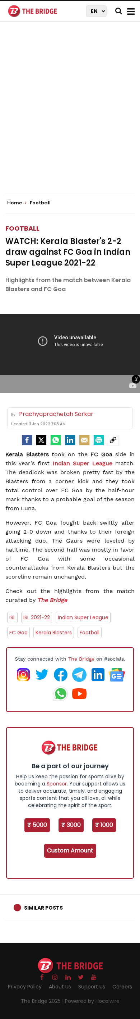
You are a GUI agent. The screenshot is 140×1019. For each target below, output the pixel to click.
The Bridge (52, 600)
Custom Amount (70, 850)
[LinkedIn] (70, 440)
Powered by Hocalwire (92, 1001)
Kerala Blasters (54, 632)
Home (15, 203)
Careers (122, 986)
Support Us (91, 986)
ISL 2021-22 (36, 617)
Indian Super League (84, 463)
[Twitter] (41, 440)
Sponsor (57, 783)
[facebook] (27, 440)
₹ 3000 (71, 825)
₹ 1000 (104, 825)
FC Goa (18, 632)
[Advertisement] (70, 113)
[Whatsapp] (55, 440)
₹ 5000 (37, 825)
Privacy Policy (25, 986)
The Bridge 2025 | (43, 1001)
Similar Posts (43, 907)
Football (22, 228)
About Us (60, 986)
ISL (12, 617)
